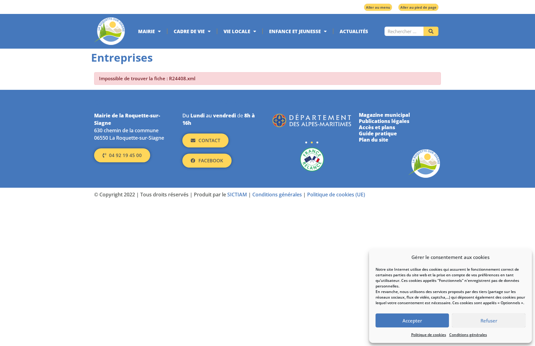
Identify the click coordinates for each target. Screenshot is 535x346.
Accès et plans (377, 127)
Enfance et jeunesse (295, 31)
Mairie (146, 31)
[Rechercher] (431, 31)
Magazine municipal (384, 115)
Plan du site (373, 140)
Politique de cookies (428, 334)
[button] (306, 142)
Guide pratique (378, 133)
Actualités (354, 31)
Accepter (412, 321)
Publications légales (384, 121)
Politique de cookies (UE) (336, 194)
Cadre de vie (189, 31)
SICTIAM (237, 194)
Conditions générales (468, 334)
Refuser (489, 321)
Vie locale (237, 31)
